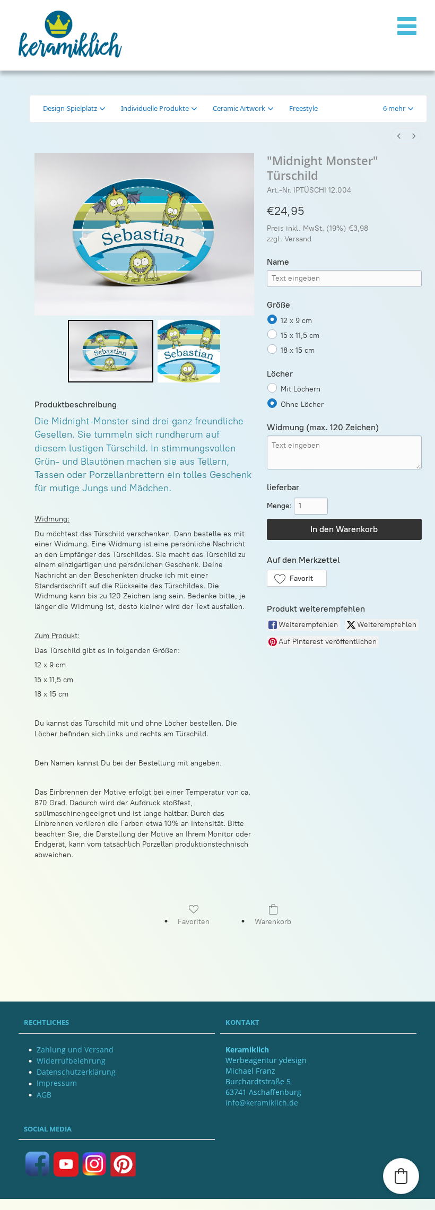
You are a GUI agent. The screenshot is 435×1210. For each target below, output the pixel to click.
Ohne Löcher (302, 403)
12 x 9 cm (296, 320)
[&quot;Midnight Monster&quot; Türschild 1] (189, 351)
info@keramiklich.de (261, 1103)
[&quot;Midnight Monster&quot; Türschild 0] (110, 351)
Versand (297, 238)
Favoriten (194, 921)
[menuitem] (399, 136)
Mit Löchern (300, 389)
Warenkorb (273, 921)
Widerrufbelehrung (71, 1061)
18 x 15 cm (298, 350)
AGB (44, 1095)
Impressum (57, 1083)
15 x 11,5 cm (300, 335)
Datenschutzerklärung (76, 1072)
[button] (398, 108)
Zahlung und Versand (75, 1049)
